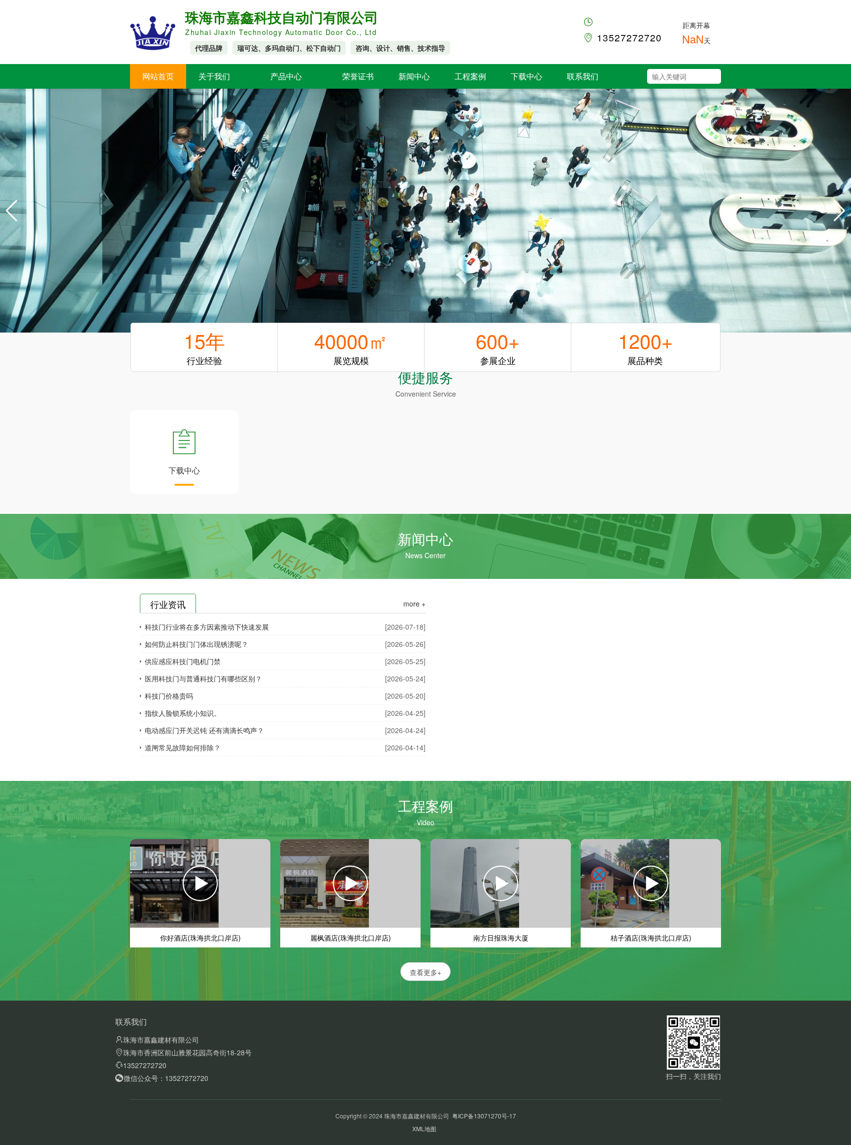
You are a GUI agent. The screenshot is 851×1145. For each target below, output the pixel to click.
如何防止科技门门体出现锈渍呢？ (196, 644)
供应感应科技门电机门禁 (183, 661)
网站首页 (158, 76)
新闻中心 (414, 76)
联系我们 (582, 76)
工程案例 (470, 76)
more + (414, 603)
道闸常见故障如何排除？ (183, 747)
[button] (839, 211)
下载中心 (526, 76)
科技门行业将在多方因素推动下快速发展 (207, 627)
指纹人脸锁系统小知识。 (183, 713)
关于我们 (214, 76)
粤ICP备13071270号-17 (484, 1115)
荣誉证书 (358, 76)
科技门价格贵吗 (169, 696)
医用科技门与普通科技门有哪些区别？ (203, 678)
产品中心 (286, 76)
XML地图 (424, 1128)
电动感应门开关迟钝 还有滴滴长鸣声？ (204, 730)
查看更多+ (425, 972)
